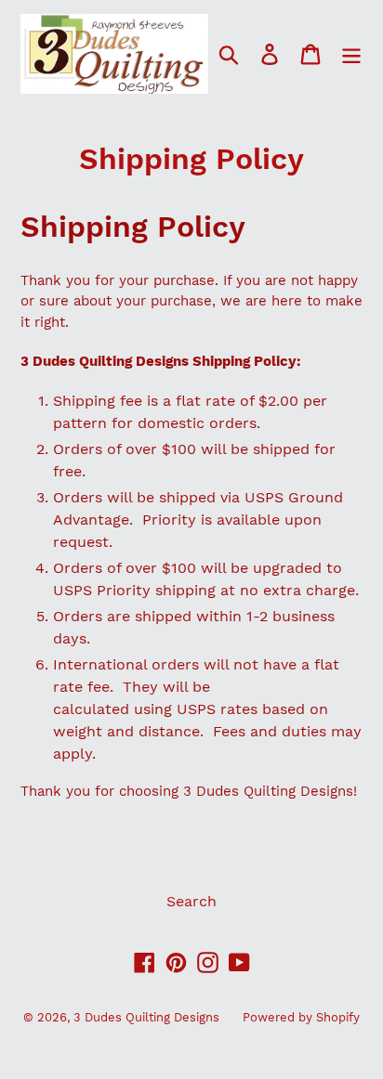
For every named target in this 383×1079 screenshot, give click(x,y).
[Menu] (351, 54)
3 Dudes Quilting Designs (146, 1017)
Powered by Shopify (301, 1017)
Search (191, 901)
